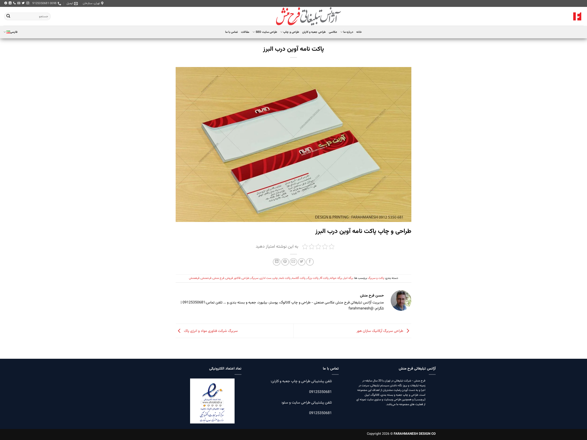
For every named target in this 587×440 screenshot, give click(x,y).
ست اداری (265, 278)
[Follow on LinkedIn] (10, 3)
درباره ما (348, 32)
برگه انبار (348, 278)
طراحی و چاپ (291, 32)
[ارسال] (8, 16)
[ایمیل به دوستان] (293, 262)
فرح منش (218, 278)
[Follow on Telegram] (5, 3)
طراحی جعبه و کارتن (314, 32)
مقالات (245, 32)
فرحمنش (206, 278)
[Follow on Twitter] (23, 3)
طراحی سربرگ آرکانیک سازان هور (380, 331)
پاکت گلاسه (298, 278)
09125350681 (320, 392)
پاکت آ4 (324, 278)
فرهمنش (194, 278)
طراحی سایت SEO (266, 32)
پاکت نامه (285, 278)
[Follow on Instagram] (27, 3)
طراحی (245, 278)
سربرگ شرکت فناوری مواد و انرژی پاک (210, 331)
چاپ (275, 278)
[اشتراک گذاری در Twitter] (301, 262)
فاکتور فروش (233, 278)
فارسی (13, 32)
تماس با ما (231, 32)
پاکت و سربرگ (376, 278)
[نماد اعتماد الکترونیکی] (212, 404)
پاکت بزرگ (312, 278)
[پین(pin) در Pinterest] (285, 262)
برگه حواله (336, 278)
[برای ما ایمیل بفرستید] (18, 3)
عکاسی (333, 32)
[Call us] (14, 3)
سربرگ (254, 278)
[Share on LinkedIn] (276, 262)
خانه (359, 32)
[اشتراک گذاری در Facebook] (310, 262)
